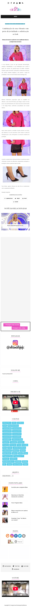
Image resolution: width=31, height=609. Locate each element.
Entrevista (12, 445)
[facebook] (11, 3)
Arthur (14, 423)
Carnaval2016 (16, 436)
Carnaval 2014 (17, 434)
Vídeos (25, 464)
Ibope (4, 447)
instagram (8, 566)
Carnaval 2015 (7, 436)
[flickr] (19, 3)
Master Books (6, 453)
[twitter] (14, 3)
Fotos (11, 23)
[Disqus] (15, 262)
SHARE (16, 201)
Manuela (22, 450)
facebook (16, 569)
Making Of (15, 450)
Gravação (24, 445)
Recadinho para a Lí (8, 461)
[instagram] (8, 3)
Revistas (25, 461)
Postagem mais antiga (19, 328)
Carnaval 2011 (7, 431)
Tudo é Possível (17, 464)
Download (21, 442)
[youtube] (17, 3)
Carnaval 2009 (7, 428)
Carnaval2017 (7, 439)
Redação (18, 461)
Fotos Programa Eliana (16, 502)
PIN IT (25, 198)
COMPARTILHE (9, 198)
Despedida (13, 442)
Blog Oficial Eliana (13, 425)
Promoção (6, 458)
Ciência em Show (17, 439)
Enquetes (5, 445)
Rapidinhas (13, 458)
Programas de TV (18, 456)
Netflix (20, 453)
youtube (25, 566)
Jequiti (10, 447)
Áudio (4, 425)
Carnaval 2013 (7, 434)
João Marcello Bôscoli (19, 447)
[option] (15, 222)
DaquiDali (7, 23)
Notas (14, 23)
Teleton (9, 464)
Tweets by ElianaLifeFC (7, 373)
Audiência (20, 423)
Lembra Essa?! (7, 450)
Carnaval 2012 (17, 431)
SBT (24, 23)
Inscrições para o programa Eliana (19, 487)
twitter (17, 566)
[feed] (22, 3)
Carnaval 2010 (17, 428)
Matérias (14, 453)
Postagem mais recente (12, 324)
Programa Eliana (19, 23)
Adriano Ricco (7, 423)
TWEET (18, 198)
